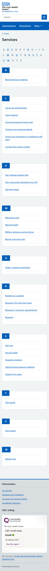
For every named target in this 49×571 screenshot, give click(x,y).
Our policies (7, 491)
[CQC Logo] (12, 520)
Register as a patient (14, 296)
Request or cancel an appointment (21, 310)
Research (9, 317)
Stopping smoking (13, 360)
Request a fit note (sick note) (18, 303)
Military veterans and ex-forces (19, 232)
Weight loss (10, 459)
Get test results (12, 189)
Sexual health (11, 353)
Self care (9, 345)
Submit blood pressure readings (20, 367)
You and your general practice (14, 499)
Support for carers (13, 374)
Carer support (11, 115)
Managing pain (12, 217)
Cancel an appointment (16, 108)
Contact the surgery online (17, 147)
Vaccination (10, 431)
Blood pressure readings (16, 79)
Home (6, 34)
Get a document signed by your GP (21, 182)
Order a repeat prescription (17, 267)
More (38, 26)
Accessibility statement (11, 503)
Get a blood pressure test (16, 175)
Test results (10, 402)
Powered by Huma (10, 566)
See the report (12, 544)
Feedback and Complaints (12, 495)
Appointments (9, 26)
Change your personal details (18, 129)
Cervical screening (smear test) (19, 122)
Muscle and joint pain (15, 239)
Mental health (11, 225)
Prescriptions (25, 26)
